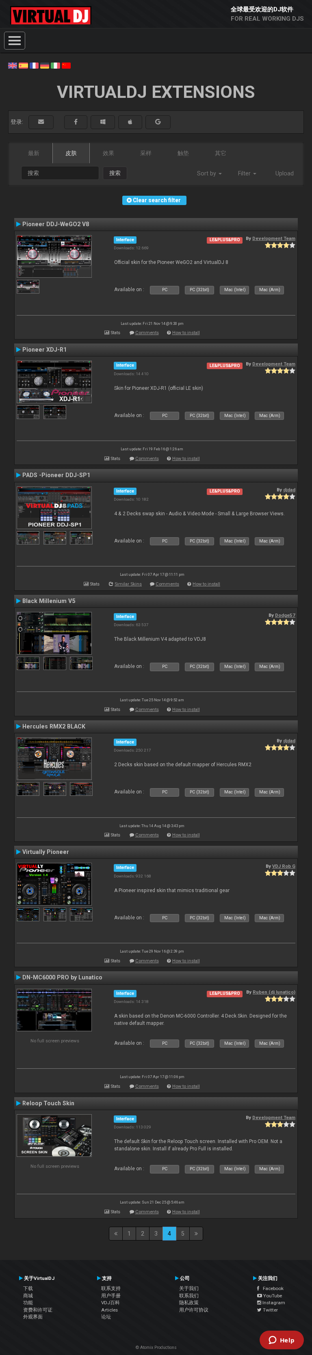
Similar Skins (128, 584)
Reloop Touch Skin (48, 1103)
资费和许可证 (37, 1310)
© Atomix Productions (156, 1347)
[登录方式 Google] (158, 122)
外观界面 (33, 1317)
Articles (109, 1310)
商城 (28, 1296)
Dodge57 (285, 615)
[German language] (44, 65)
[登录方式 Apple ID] (130, 122)
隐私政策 (189, 1302)
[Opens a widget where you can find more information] (281, 1341)
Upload (284, 173)
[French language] (34, 65)
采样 (146, 153)
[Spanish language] (23, 65)
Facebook (271, 1288)
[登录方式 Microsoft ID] (103, 122)
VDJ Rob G (283, 866)
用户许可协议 (193, 1310)
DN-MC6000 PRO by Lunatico (62, 977)
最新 (33, 153)
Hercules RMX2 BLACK (53, 726)
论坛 (106, 1317)
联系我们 (189, 1296)
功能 (28, 1302)
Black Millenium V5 (48, 601)
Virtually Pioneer (45, 852)
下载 (28, 1288)
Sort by (207, 173)
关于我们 (189, 1288)
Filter (245, 173)
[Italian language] (55, 65)
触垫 (183, 153)
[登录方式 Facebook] (75, 122)
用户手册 (111, 1296)
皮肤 (71, 153)
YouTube (272, 1296)
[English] (12, 65)
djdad (289, 490)
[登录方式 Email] (41, 122)
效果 (108, 153)
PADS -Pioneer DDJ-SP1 (56, 475)
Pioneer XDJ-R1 (44, 349)
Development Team (273, 238)
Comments (147, 332)
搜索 (115, 173)
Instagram (273, 1302)
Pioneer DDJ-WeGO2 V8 (55, 224)
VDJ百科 (110, 1302)
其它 (220, 153)
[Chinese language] (66, 65)
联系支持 (111, 1288)
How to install (186, 332)
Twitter (270, 1310)
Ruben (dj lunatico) (274, 992)
